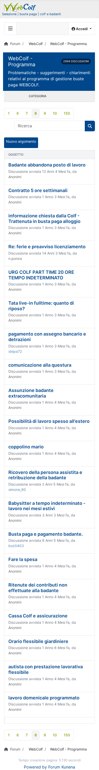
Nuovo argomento (21, 141)
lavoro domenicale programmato (43, 697)
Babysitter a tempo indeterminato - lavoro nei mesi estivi (46, 506)
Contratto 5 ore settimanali (38, 190)
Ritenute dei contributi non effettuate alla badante (37, 587)
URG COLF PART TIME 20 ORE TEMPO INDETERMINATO (41, 274)
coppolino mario (26, 446)
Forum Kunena (61, 766)
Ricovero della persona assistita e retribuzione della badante (45, 475)
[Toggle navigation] (10, 29)
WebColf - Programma (21, 61)
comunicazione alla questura (39, 365)
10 (55, 113)
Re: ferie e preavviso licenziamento (47, 246)
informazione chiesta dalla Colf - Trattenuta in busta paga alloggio (44, 218)
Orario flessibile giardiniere (38, 641)
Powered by (35, 766)
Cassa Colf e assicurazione (38, 615)
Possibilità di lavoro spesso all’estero (49, 421)
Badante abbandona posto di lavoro (47, 165)
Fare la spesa (22, 559)
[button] (82, 28)
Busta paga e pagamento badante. (45, 534)
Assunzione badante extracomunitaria (31, 393)
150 (67, 113)
